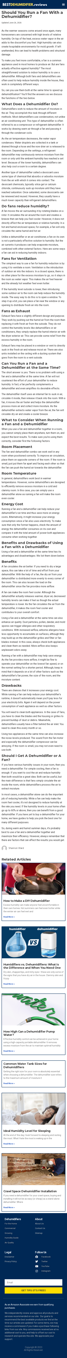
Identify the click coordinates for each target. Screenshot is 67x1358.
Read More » (9, 917)
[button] (63, 4)
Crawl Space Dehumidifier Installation (30, 1191)
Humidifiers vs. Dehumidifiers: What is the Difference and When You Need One (32, 966)
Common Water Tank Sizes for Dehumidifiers (25, 1065)
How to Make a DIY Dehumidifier (26, 901)
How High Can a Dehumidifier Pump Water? (29, 1033)
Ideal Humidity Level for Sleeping (26, 1131)
